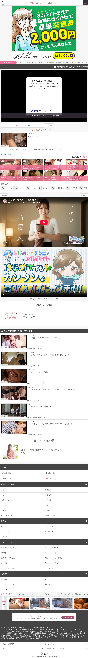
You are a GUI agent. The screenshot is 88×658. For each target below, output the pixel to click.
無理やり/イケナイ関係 (53, 558)
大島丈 (47, 505)
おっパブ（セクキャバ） (10, 568)
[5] (40, 130)
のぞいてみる (68, 617)
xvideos (48, 584)
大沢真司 (48, 500)
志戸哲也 (4, 505)
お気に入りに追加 (24, 125)
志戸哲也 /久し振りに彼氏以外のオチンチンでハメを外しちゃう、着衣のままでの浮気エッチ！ (33, 627)
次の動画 (83, 195)
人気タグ (4, 574)
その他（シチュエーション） (55, 568)
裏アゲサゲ (49, 579)
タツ (2, 495)
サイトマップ (6, 648)
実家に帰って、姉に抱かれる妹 (40, 406)
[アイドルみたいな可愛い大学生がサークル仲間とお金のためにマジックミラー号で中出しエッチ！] (40, 603)
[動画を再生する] (14, 140)
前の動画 (4, 195)
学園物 (3, 553)
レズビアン (5, 563)
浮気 (71, 188)
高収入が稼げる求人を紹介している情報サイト (44, 115)
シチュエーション (7, 542)
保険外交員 (46, 188)
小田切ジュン (6, 500)
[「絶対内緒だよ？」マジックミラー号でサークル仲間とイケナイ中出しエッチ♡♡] (62, 603)
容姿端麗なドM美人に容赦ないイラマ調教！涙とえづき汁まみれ (52, 389)
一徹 (2, 490)
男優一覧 (51, 473)
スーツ (7, 188)
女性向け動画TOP (7, 644)
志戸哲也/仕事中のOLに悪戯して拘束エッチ (45, 338)
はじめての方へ (50, 644)
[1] (33, 130)
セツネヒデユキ (6, 515)
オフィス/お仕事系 (51, 547)
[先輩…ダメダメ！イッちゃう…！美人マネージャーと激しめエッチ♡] (19, 603)
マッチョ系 (49, 526)
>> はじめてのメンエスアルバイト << (44, 299)
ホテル (19, 188)
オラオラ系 (5, 531)
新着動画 (7, 473)
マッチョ (32, 188)
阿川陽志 (48, 510)
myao (10, 154)
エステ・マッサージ (52, 553)
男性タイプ (5, 521)
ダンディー (49, 531)
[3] (36, 130)
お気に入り (52, 479)
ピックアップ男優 (7, 484)
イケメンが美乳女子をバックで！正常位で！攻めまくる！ (50, 355)
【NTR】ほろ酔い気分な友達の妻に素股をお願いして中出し (51, 424)
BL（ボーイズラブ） (52, 563)
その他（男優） (50, 515)
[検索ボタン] (85, 2)
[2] (34, 130)
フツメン (4, 537)
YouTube (4, 589)
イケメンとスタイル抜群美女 (39, 372)
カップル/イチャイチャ (9, 547)
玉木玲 (3, 510)
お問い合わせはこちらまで (54, 648)
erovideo (4, 579)
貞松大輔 (48, 495)
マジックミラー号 (7, 584)
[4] (38, 130)
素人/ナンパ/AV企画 (8, 558)
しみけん (48, 490)
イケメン (4, 526)
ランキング (8, 479)
